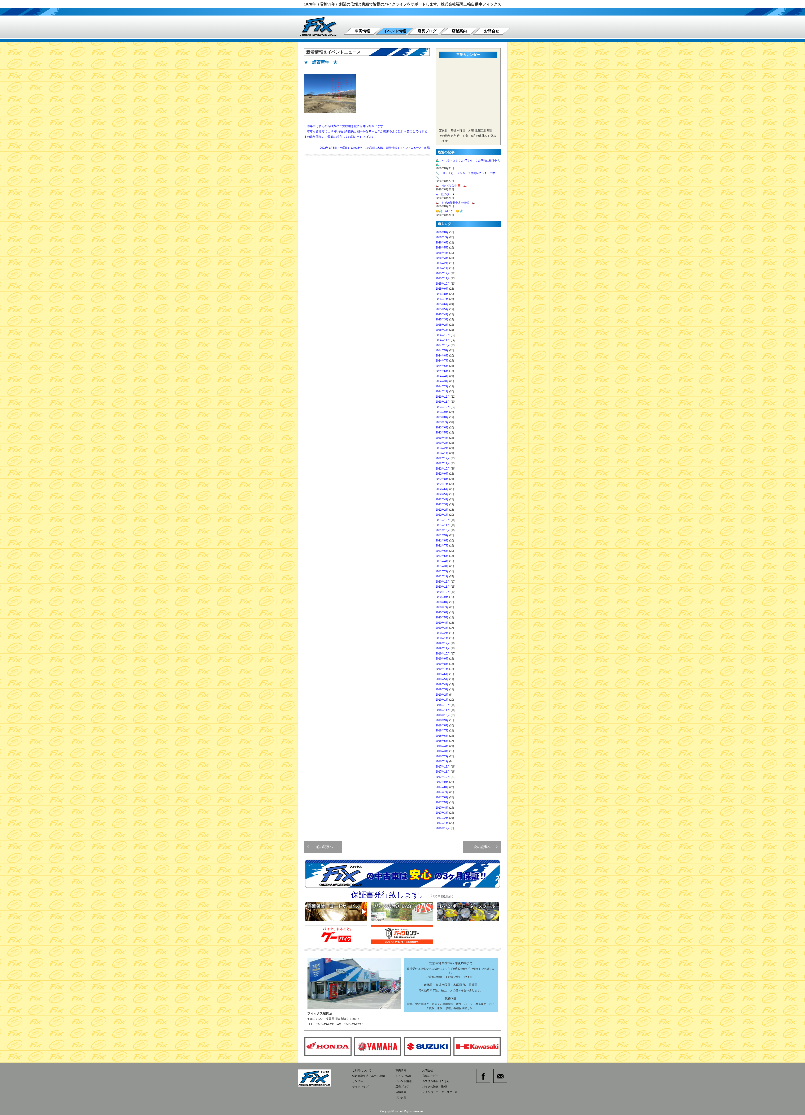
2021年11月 (443, 525)
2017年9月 (442, 781)
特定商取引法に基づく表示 (368, 1075)
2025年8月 (442, 293)
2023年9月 (442, 412)
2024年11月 (443, 340)
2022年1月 (442, 514)
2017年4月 (442, 807)
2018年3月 (442, 751)
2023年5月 (442, 432)
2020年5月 (442, 617)
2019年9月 (442, 658)
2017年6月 (442, 797)
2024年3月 (442, 381)
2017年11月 (443, 771)
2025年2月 (442, 324)
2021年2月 (442, 571)
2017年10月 (443, 776)
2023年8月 (442, 417)
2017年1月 (442, 823)
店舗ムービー (430, 1075)
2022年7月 (442, 483)
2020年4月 (442, 622)
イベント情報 (394, 31)
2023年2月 (442, 448)
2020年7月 (442, 607)
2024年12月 (443, 335)
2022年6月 (442, 489)
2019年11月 (443, 648)
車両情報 (362, 31)
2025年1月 (442, 329)
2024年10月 (443, 345)
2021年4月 (442, 561)
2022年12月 (443, 458)
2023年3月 (442, 442)
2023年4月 (442, 437)
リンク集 (357, 1081)
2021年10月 (443, 530)
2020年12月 (443, 581)
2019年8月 (442, 663)
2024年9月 (442, 350)
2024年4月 (442, 376)
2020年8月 (442, 602)
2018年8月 (442, 725)
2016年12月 (443, 828)
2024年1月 (442, 391)
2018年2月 (442, 756)
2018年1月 (442, 761)
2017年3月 (442, 812)
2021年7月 (442, 545)
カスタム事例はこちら (435, 1081)
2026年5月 (442, 247)
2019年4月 (442, 684)
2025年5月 (442, 309)
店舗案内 (459, 31)
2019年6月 (442, 674)
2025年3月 (442, 319)
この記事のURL (374, 147)
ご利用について (361, 1070)
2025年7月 (442, 299)
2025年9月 (442, 288)
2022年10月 (443, 468)
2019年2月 (442, 694)
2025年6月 (442, 304)
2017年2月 (442, 818)
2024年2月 (442, 386)
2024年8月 (442, 355)
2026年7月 (442, 237)
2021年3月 (442, 566)
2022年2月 (442, 509)
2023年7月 (442, 422)
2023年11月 (443, 401)
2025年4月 (442, 314)
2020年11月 (443, 586)
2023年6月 (442, 427)
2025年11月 (443, 278)
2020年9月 (442, 596)
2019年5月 (442, 679)
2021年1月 (442, 576)
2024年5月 (442, 370)
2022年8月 (442, 478)
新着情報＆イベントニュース (404, 147)
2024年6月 (442, 365)
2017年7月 (442, 792)
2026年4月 (442, 252)
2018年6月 (442, 735)
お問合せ (491, 31)
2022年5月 (442, 494)
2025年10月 (443, 283)
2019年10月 (443, 653)
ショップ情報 (403, 1075)
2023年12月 (443, 396)
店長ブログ (427, 31)
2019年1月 (442, 699)
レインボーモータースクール (440, 1092)
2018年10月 (443, 715)
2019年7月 (442, 668)
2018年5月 (442, 740)
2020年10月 (443, 591)
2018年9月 (442, 720)
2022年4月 (442, 499)
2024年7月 (442, 360)
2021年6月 (442, 550)
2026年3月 (442, 257)
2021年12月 (443, 520)
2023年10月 (443, 407)
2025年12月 (443, 273)
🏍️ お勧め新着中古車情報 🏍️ (457, 202)
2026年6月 (442, 242)
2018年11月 (443, 710)
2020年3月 (442, 627)
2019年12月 (443, 643)
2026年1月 (442, 268)
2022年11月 (443, 463)
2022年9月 (442, 473)
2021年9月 (442, 535)
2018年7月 (442, 730)
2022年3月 (442, 504)
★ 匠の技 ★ (445, 194)
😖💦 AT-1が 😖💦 (449, 211)
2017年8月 (442, 787)
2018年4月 (442, 746)
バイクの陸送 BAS (434, 1086)
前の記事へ (323, 847)
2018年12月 (443, 704)
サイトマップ (360, 1086)
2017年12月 (443, 766)
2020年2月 (442, 633)
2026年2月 (442, 263)
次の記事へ (484, 847)
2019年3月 (442, 689)
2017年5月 (442, 802)
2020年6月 (442, 612)
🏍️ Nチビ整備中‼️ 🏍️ (451, 185)
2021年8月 (442, 540)
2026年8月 (442, 232)
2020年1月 (442, 638)
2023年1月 (442, 453)
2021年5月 (442, 555)
